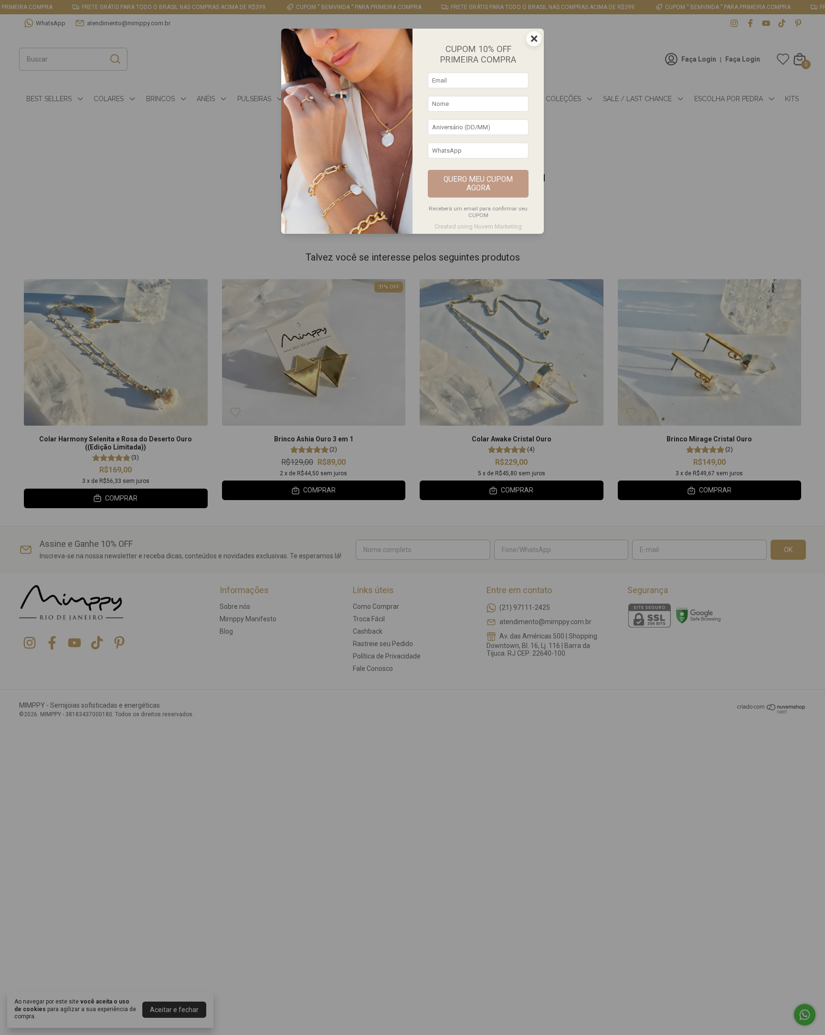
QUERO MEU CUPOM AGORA (478, 183)
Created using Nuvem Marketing (478, 226)
